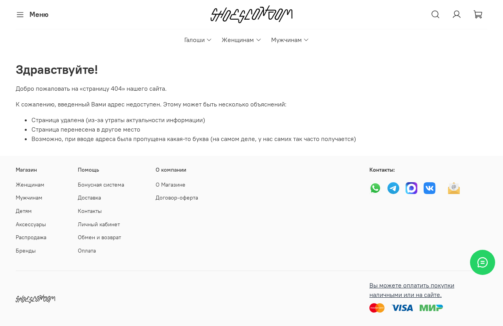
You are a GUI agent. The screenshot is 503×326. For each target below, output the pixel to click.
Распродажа (31, 237)
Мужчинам (286, 40)
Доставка (89, 197)
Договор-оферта (177, 197)
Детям (24, 210)
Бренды (26, 250)
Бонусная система (101, 184)
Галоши (194, 40)
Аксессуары (31, 224)
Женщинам (238, 40)
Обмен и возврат (99, 237)
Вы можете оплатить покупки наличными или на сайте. (411, 290)
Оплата (87, 250)
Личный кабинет (99, 224)
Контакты (90, 210)
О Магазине (170, 184)
